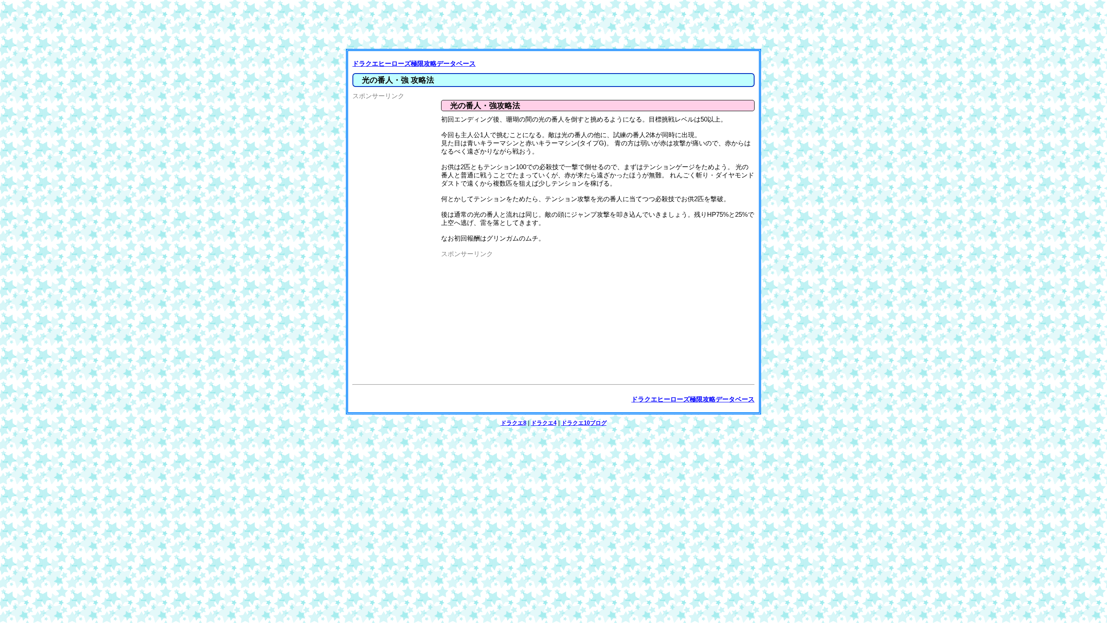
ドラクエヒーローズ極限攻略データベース (414, 63)
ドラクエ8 (513, 423)
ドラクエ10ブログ (584, 423)
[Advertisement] (555, 23)
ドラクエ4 (544, 423)
